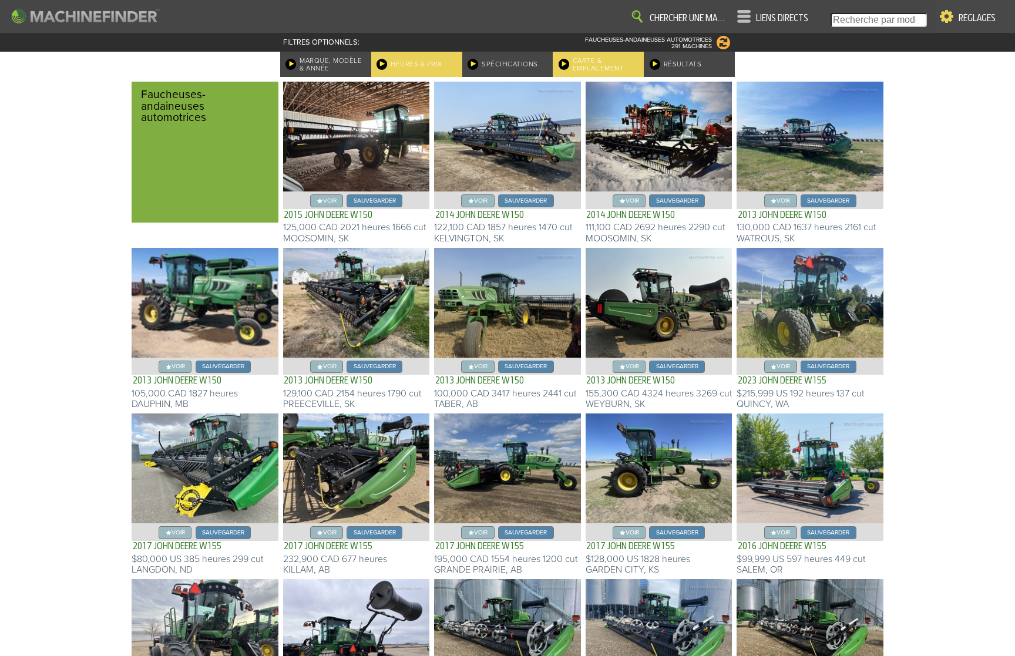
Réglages (977, 18)
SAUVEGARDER (375, 200)
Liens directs (782, 18)
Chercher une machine (689, 18)
